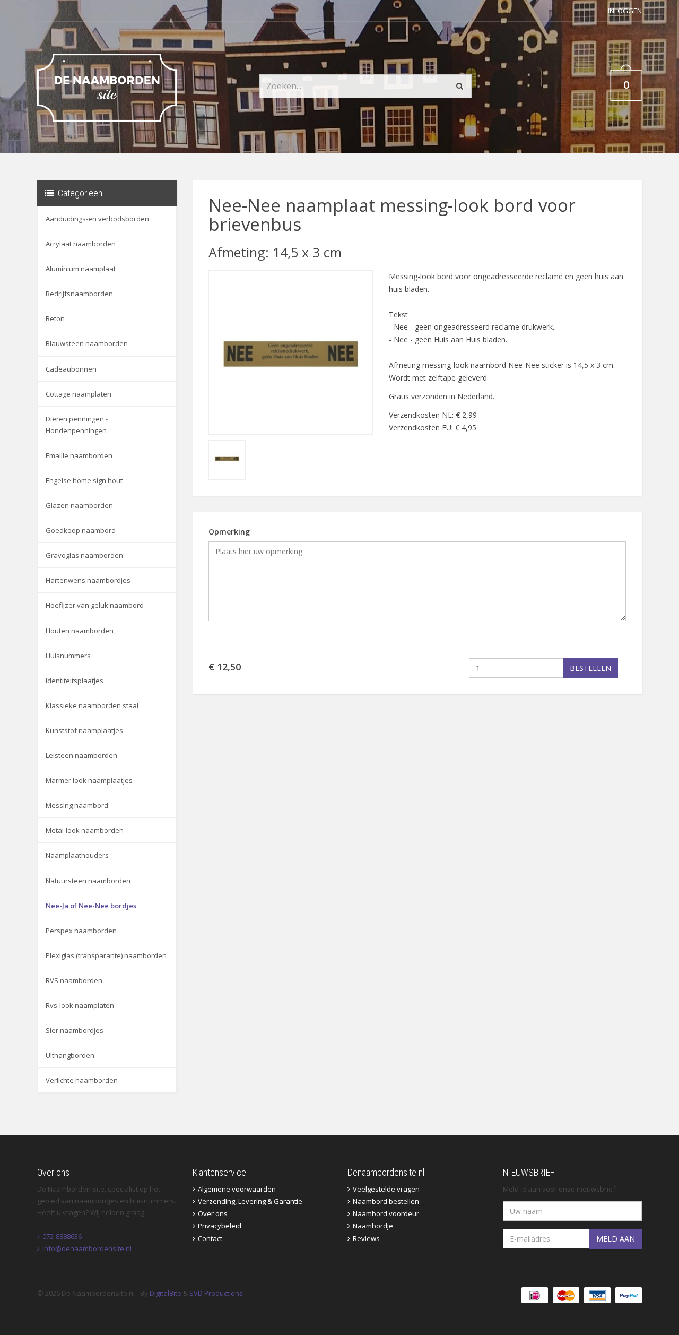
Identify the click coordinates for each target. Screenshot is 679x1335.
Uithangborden (70, 1055)
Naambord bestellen (386, 1201)
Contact (210, 1238)
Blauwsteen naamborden (87, 343)
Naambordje (373, 1225)
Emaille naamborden (79, 455)
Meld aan (615, 1239)
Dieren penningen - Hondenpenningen (77, 424)
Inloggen (625, 10)
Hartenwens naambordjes (88, 580)
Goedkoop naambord (81, 530)
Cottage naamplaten (78, 394)
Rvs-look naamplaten (80, 1005)
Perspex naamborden (81, 930)
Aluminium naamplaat (81, 268)
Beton (55, 318)
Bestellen (590, 668)
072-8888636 (62, 1236)
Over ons (213, 1213)
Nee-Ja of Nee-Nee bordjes (91, 905)
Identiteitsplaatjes (74, 680)
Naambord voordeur (386, 1213)
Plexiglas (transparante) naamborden (106, 955)
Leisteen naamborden (81, 755)
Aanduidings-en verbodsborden (97, 218)
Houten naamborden (80, 630)
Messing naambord (77, 805)
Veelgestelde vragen (386, 1189)
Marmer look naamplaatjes (89, 780)
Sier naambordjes (74, 1030)
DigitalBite (165, 1293)
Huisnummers (68, 655)
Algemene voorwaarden (237, 1189)
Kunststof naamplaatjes (84, 730)
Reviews (366, 1238)
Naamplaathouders (77, 855)
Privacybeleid (219, 1225)
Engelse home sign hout (84, 480)
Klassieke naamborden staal (92, 705)
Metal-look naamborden (85, 830)
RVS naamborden (74, 980)
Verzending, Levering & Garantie (250, 1201)
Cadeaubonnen (71, 369)
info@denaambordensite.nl (87, 1248)
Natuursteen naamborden (88, 880)
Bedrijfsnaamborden (79, 293)
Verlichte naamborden (82, 1080)
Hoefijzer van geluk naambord (95, 605)
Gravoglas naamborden (84, 555)
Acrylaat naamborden (81, 243)
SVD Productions (216, 1293)
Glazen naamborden (79, 505)
